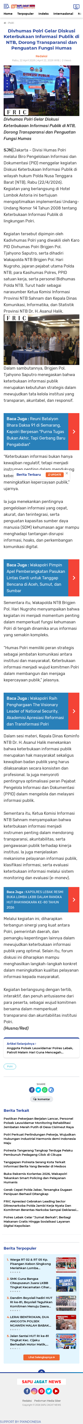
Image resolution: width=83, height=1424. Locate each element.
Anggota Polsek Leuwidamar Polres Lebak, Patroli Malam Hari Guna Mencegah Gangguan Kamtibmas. (40, 1050)
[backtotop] (41, 1373)
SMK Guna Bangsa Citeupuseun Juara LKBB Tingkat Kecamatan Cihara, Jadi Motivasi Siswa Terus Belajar (31, 1283)
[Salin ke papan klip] (51, 1090)
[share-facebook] (32, 1090)
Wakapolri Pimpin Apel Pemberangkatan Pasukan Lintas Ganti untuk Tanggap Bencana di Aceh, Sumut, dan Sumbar (36, 578)
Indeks (43, 14)
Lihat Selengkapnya (40, 1357)
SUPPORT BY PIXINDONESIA (20, 1422)
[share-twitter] (38, 1090)
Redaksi (27, 1400)
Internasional (63, 14)
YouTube (59, 1396)
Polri (10, 1066)
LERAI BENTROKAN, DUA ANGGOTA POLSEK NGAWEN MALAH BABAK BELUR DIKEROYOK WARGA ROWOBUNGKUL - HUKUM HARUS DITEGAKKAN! (31, 1321)
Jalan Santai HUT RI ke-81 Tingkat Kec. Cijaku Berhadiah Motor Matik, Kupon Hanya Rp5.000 (29, 1340)
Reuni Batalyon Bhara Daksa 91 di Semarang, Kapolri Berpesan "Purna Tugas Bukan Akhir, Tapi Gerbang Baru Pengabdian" (36, 431)
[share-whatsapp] (45, 1090)
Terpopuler (25, 14)
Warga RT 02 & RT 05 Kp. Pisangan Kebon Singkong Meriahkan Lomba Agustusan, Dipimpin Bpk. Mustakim (30, 1264)
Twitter (51, 1396)
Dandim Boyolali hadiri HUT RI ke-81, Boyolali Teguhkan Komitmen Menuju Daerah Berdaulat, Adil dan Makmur (31, 1302)
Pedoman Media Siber (47, 1400)
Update (55, 474)
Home (8, 14)
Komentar (43, 1099)
